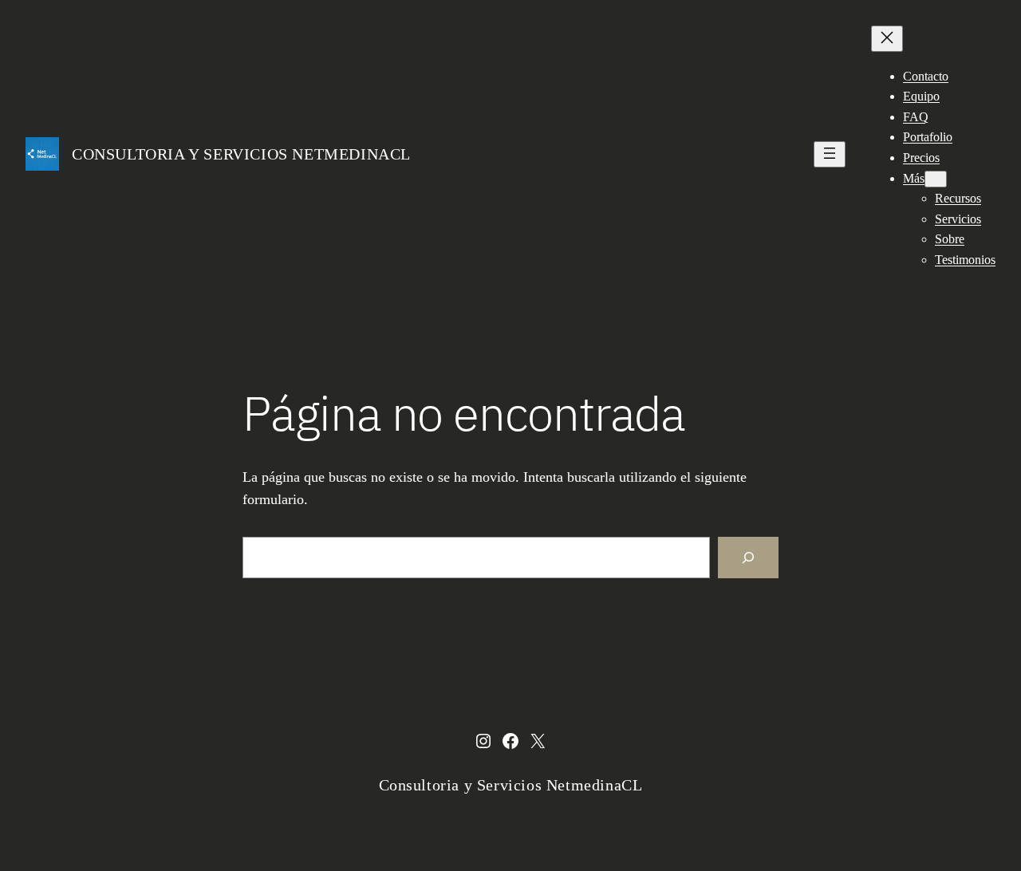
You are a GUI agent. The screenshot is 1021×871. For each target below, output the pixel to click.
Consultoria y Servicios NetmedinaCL (241, 154)
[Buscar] (748, 557)
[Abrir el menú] (830, 154)
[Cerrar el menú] (887, 39)
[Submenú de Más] (935, 179)
